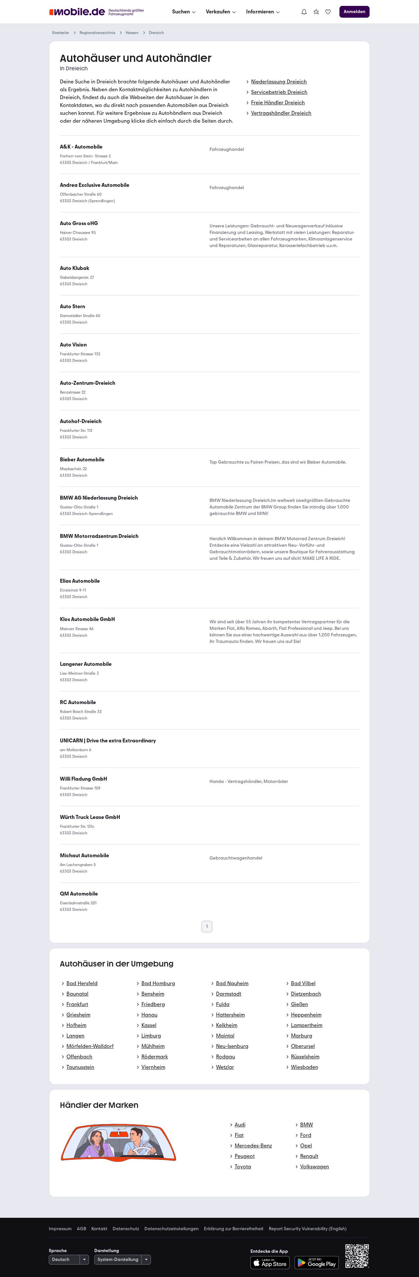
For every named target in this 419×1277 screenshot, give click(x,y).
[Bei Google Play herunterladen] (317, 1262)
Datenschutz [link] (126, 1229)
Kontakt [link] (99, 1229)
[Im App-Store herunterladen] (271, 1262)
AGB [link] (81, 1229)
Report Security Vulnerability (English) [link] (308, 1229)
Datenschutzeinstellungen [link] (171, 1229)
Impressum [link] (60, 1229)
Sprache (58, 1250)
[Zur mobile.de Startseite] (102, 12)
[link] (316, 11)
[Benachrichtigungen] (304, 12)
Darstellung (106, 1250)
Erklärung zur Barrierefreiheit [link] (234, 1229)
